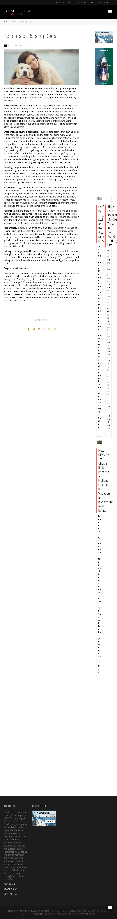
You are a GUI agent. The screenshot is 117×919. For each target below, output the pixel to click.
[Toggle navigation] (110, 11)
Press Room (81, 2)
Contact (92, 2)
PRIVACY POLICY (86, 914)
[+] (99, 198)
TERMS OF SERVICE (66, 914)
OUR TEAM (9, 884)
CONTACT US (10, 893)
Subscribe (60, 2)
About (70, 2)
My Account (103, 2)
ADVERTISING (11, 889)
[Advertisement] (104, 142)
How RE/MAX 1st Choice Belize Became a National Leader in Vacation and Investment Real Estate (105, 480)
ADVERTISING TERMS (44, 914)
